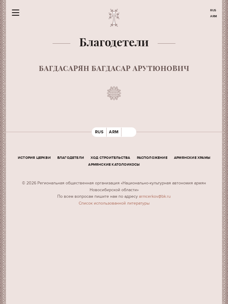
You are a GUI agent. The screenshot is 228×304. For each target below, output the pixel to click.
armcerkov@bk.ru (155, 196)
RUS (213, 10)
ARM (213, 16)
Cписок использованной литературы (114, 203)
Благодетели (70, 158)
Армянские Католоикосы (114, 164)
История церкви (34, 158)
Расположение (152, 158)
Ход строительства (110, 158)
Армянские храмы (192, 158)
